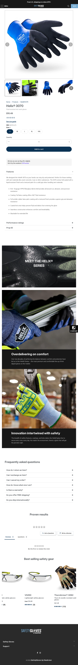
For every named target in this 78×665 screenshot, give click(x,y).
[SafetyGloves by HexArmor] (39, 6)
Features (10, 172)
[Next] (74, 589)
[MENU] (1, 6)
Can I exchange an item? (16, 475)
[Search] (68, 6)
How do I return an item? (16, 470)
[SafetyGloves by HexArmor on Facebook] (37, 653)
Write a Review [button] (66, 533)
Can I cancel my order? (15, 480)
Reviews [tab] (8, 537)
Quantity (9, 137)
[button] (13, 88)
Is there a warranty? (14, 490)
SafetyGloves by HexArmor (41, 660)
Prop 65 (9, 228)
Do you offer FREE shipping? (18, 495)
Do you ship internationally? (18, 500)
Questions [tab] (21, 537)
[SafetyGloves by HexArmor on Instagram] (40, 653)
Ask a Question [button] (49, 533)
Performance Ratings (15, 223)
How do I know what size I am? (19, 485)
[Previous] (3, 589)
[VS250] (39, 577)
